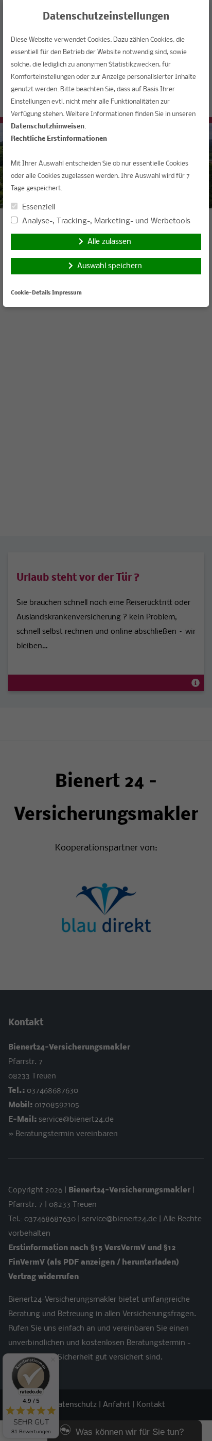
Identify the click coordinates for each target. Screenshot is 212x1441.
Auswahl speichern (109, 266)
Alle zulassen (109, 242)
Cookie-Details (30, 293)
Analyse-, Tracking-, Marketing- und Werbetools (105, 221)
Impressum (67, 293)
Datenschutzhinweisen (47, 126)
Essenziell (37, 207)
